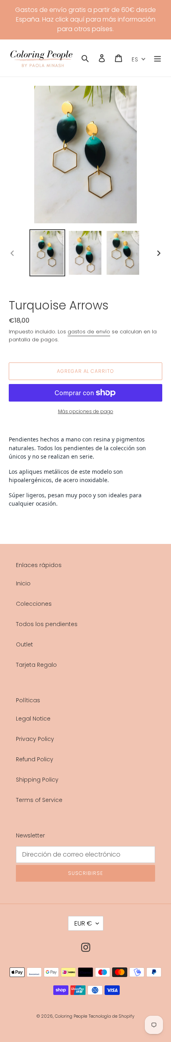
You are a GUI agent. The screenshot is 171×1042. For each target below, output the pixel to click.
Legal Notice (33, 719)
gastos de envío (89, 331)
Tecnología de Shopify (111, 1016)
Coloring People (71, 1016)
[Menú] (157, 58)
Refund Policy (34, 759)
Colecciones (34, 604)
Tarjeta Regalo (36, 665)
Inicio (23, 583)
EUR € (83, 923)
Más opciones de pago (85, 411)
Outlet (24, 644)
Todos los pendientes (47, 624)
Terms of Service (39, 800)
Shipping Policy (37, 780)
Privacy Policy (35, 739)
